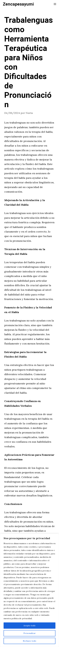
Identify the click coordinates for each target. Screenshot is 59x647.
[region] (29, 590)
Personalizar (29, 633)
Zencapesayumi (18, 4)
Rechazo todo (29, 641)
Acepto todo (29, 625)
